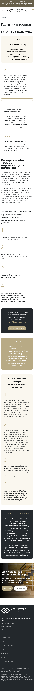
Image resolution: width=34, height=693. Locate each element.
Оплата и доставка (7, 645)
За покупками (20, 588)
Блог (2, 649)
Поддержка (7, 588)
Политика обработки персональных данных (17, 688)
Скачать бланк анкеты (17, 328)
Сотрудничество (7, 661)
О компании (5, 637)
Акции (3, 641)
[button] (17, 627)
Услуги (3, 657)
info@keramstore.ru (17, 322)
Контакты (4, 653)
